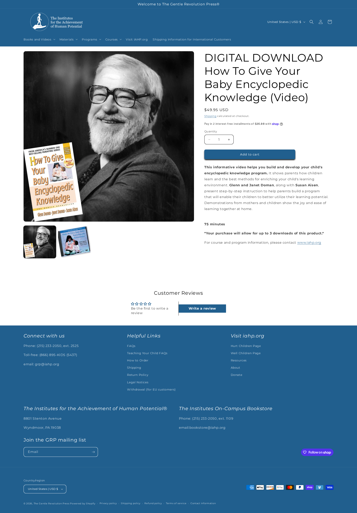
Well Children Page (246, 353)
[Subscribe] (93, 452)
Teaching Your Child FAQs (147, 353)
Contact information (203, 503)
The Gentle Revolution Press (51, 503)
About (235, 367)
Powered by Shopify (82, 503)
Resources (239, 360)
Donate (236, 375)
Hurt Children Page (246, 346)
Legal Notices (137, 382)
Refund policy (153, 503)
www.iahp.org (309, 243)
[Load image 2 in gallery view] (74, 242)
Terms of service (176, 503)
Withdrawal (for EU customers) (151, 389)
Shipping (210, 116)
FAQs (131, 346)
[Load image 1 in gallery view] (40, 242)
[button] (39, 39)
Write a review (202, 308)
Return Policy (137, 375)
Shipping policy (130, 503)
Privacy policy (108, 503)
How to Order (137, 360)
